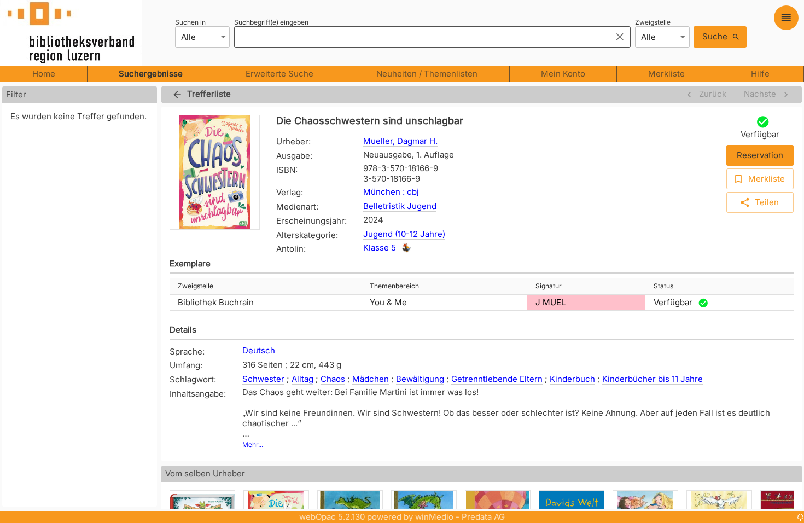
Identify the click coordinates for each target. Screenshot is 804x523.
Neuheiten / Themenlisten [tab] (426, 73)
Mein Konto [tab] (563, 73)
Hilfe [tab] (760, 73)
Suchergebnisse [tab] (151, 73)
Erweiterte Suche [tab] (279, 73)
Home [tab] (43, 73)
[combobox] (420, 37)
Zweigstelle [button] (195, 286)
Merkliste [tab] (666, 73)
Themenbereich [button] (394, 286)
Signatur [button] (548, 286)
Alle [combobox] (188, 37)
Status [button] (663, 286)
